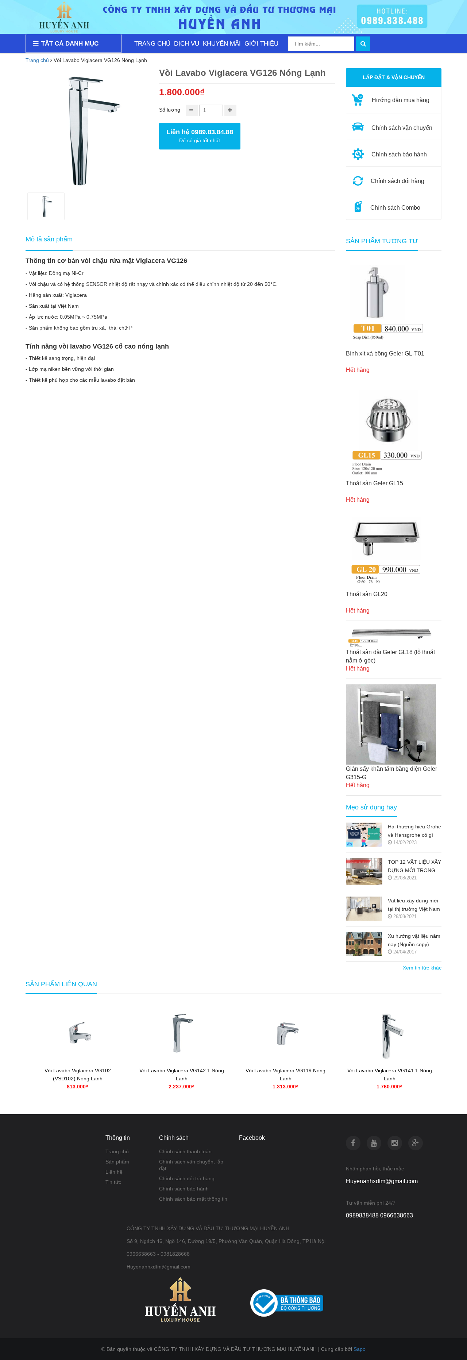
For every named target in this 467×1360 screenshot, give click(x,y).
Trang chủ (37, 60)
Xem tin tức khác (422, 968)
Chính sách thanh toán (185, 1151)
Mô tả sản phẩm (49, 239)
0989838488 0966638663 (379, 1215)
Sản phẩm (117, 1162)
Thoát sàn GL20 (366, 594)
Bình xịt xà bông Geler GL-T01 (385, 353)
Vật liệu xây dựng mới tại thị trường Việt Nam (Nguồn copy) (414, 905)
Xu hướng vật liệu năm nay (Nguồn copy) (414, 940)
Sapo (360, 1349)
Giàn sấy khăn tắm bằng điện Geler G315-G (391, 773)
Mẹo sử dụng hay (371, 807)
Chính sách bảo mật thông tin (193, 1199)
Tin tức (113, 1182)
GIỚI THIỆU (261, 43)
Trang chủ (117, 1151)
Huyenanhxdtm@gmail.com (382, 1181)
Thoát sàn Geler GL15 (374, 483)
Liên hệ (114, 1172)
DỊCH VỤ (186, 43)
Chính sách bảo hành (184, 1189)
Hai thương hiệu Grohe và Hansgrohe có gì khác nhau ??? (414, 831)
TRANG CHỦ (152, 43)
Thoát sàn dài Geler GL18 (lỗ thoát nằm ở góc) (390, 656)
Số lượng (169, 110)
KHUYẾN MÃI (222, 43)
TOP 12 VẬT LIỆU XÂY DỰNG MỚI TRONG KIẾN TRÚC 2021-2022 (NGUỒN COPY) (414, 867)
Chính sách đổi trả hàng (187, 1178)
